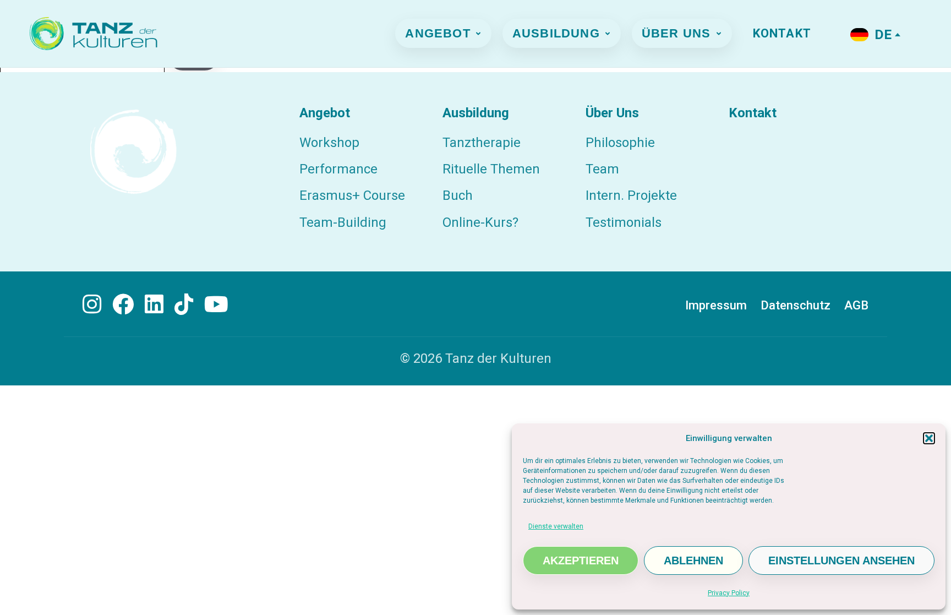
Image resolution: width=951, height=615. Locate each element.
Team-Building (342, 222)
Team (602, 169)
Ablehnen (693, 560)
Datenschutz (795, 305)
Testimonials (624, 222)
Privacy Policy (729, 593)
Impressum (716, 305)
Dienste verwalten (555, 526)
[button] (928, 438)
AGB (856, 305)
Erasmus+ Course (352, 195)
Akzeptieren (581, 560)
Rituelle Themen (491, 169)
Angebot (437, 33)
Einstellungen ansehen (841, 560)
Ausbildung (556, 33)
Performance (338, 169)
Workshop (329, 142)
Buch (457, 195)
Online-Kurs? (480, 222)
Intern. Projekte (631, 195)
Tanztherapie (481, 142)
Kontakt (782, 33)
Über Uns (676, 33)
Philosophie (620, 142)
